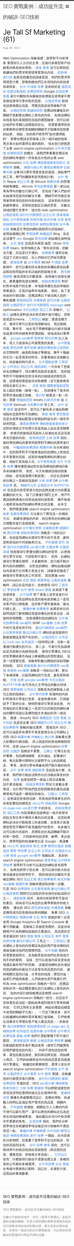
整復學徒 (43, 580)
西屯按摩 (41, 238)
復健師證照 (35, 110)
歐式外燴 (50, 219)
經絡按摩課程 (30, 533)
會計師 (7, 77)
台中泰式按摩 (38, 694)
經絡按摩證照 (51, 281)
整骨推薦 (16, 689)
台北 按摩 (29, 163)
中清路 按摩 (59, 262)
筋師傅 (62, 72)
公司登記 (13, 367)
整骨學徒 (50, 860)
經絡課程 (51, 803)
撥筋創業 (19, 898)
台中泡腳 (51, 950)
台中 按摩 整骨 (20, 770)
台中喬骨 (34, 262)
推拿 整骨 (42, 68)
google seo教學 (21, 338)
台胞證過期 (11, 215)
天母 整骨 (64, 219)
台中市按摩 (46, 1164)
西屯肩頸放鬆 (40, 908)
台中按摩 (26, 594)
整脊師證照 (37, 438)
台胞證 (15, 751)
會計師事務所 (46, 879)
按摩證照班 (35, 91)
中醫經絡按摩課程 (26, 447)
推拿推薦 (62, 215)
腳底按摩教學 (53, 167)
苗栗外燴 (36, 1031)
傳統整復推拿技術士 (51, 163)
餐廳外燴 (29, 609)
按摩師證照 (15, 153)
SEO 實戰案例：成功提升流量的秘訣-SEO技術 (35, 11)
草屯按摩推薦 (43, 186)
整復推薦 (30, 666)
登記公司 (27, 367)
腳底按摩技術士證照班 (53, 348)
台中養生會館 (32, 528)
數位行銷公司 (32, 632)
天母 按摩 (17, 680)
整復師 (39, 1088)
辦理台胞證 (56, 846)
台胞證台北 (63, 851)
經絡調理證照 (12, 224)
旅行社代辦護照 (31, 215)
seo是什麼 (37, 547)
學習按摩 (32, 234)
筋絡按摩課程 (35, 784)
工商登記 (34, 319)
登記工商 (23, 182)
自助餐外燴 (35, 405)
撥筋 (6, 219)
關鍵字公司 (29, 485)
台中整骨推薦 (19, 219)
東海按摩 (16, 262)
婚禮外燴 (22, 884)
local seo (14, 642)
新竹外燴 (53, 300)
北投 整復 (39, 386)
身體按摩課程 (49, 224)
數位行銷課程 (45, 628)
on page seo (12, 808)
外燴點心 (37, 737)
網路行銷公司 (33, 167)
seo (19, 238)
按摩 (16, 779)
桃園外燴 (53, 182)
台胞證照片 (18, 305)
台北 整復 (17, 243)
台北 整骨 (40, 917)
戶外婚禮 (51, 542)
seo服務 (47, 623)
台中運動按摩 (48, 362)
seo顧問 (25, 623)
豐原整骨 (62, 414)
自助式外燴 (52, 400)
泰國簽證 (46, 234)
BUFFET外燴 (12, 685)
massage (56, 305)
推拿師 (12, 670)
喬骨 (13, 851)
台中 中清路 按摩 (32, 87)
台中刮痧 (53, 1131)
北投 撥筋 (29, 580)
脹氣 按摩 (23, 1036)
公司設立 (30, 689)
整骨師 (39, 338)
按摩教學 (48, 253)
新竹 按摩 (37, 1135)
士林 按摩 (53, 438)
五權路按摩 (50, 528)
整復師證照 (24, 300)
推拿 (6, 514)
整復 (48, 590)
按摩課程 (24, 889)
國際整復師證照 (58, 386)
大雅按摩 (52, 547)
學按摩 (22, 851)
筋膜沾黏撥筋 (16, 91)
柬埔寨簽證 (21, 1041)
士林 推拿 (10, 855)
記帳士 (48, 751)
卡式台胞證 (30, 310)
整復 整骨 (34, 936)
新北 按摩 (40, 846)
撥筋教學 (38, 770)
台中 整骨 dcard (32, 590)
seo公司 (38, 803)
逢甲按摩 (30, 348)
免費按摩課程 (19, 514)
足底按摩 (35, 1121)
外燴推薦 (39, 300)
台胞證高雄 (53, 101)
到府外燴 (36, 219)
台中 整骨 (44, 1074)
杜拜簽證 (28, 642)
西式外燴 (51, 338)
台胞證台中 (45, 485)
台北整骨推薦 (12, 632)
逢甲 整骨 (62, 936)
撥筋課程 (40, 367)
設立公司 (49, 215)
